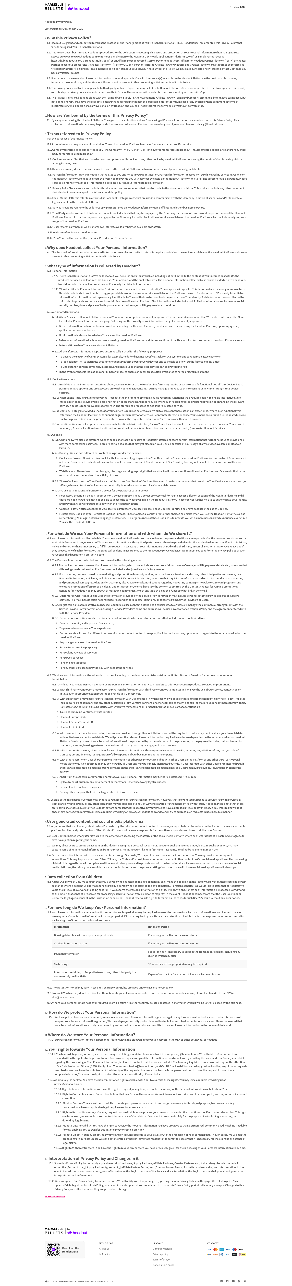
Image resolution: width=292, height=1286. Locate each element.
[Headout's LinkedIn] (221, 1281)
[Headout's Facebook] (239, 1281)
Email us (107, 1254)
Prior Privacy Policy (55, 1196)
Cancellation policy (163, 1265)
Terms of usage (161, 1259)
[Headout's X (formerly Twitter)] (245, 1281)
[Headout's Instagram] (227, 1281)
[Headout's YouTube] (233, 1281)
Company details (162, 1248)
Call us (106, 1248)
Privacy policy (160, 1254)
